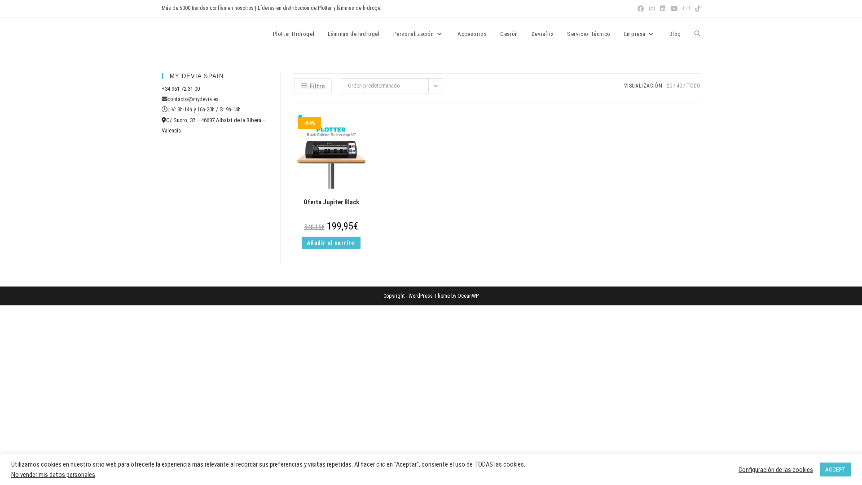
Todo (693, 86)
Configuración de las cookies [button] (776, 470)
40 (679, 86)
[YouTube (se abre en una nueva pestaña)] (674, 8)
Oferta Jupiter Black (331, 202)
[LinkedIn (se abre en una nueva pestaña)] (662, 8)
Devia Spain (186, 33)
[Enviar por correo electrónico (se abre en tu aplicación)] (686, 8)
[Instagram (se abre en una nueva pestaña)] (651, 8)
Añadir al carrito (331, 243)
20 (669, 86)
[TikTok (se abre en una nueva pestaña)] (696, 8)
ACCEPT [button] (835, 469)
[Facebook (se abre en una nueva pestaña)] (640, 8)
